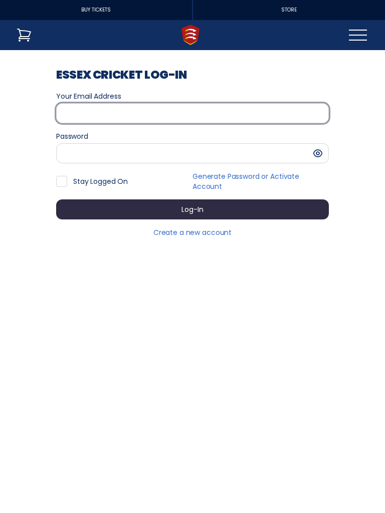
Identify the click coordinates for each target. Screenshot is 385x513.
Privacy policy (300, 497)
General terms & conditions (324, 486)
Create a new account (192, 232)
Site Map (291, 475)
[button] (318, 153)
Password (72, 136)
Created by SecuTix (310, 463)
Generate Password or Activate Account (245, 181)
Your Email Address (88, 96)
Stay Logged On (100, 181)
